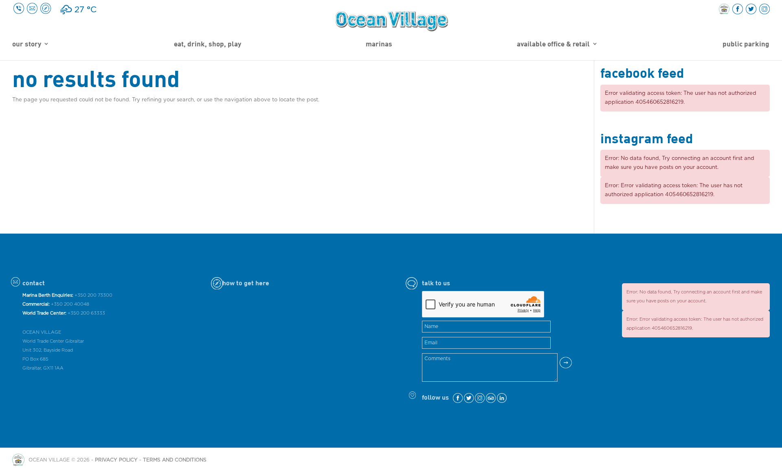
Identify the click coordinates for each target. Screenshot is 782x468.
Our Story (26, 44)
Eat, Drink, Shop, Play (207, 44)
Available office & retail (553, 44)
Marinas (379, 44)
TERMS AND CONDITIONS (174, 459)
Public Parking (746, 44)
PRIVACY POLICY (116, 459)
